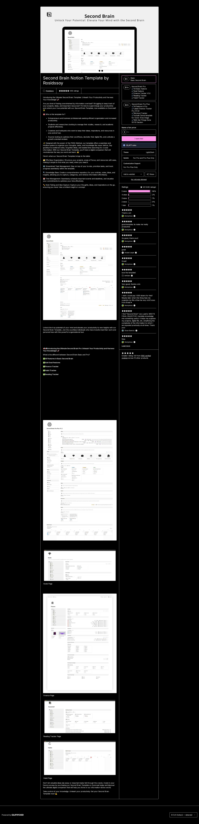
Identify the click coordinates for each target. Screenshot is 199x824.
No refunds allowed (139, 179)
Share (151, 174)
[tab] (97, 71)
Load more (126, 346)
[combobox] (133, 174)
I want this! (139, 139)
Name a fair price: (129, 128)
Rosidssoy (50, 91)
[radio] (139, 79)
